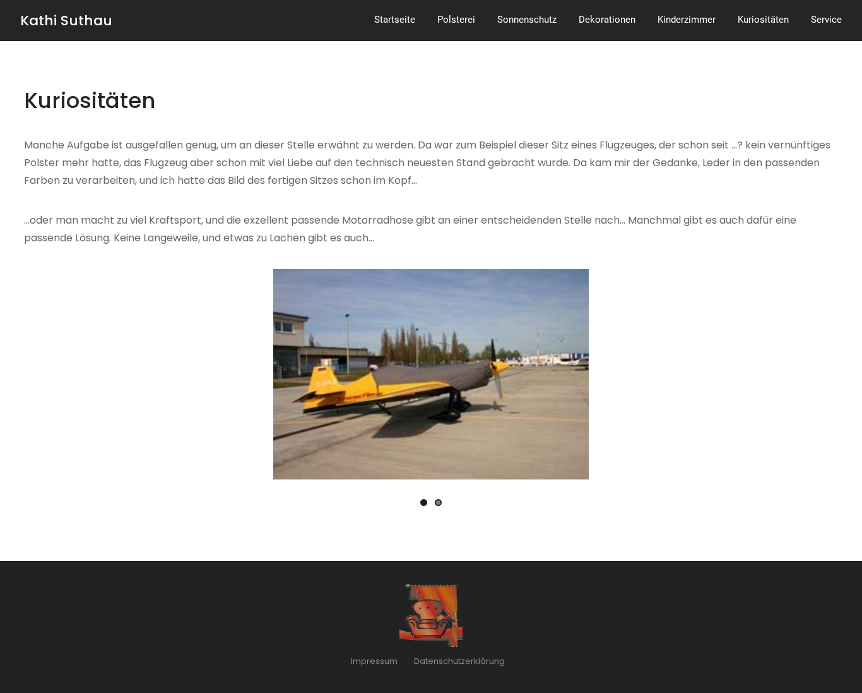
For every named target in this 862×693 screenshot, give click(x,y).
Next (573, 376)
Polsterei (456, 19)
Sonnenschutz (527, 19)
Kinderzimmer (687, 19)
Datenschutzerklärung (459, 661)
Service (826, 19)
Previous (289, 376)
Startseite (394, 19)
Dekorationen (607, 19)
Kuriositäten (763, 19)
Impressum (374, 661)
